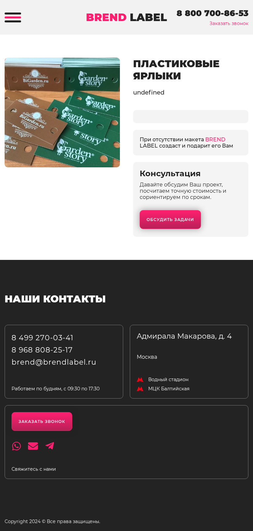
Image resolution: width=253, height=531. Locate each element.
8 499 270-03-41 (42, 337)
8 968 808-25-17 (42, 350)
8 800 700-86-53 (212, 13)
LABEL (126, 17)
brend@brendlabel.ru (54, 362)
